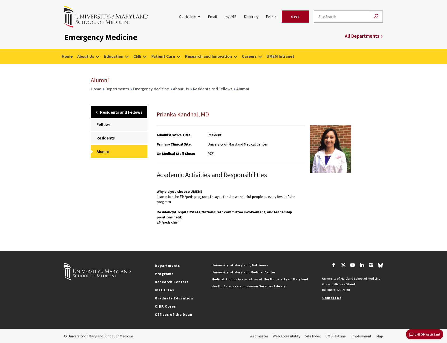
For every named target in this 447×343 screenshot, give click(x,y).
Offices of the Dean (173, 314)
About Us (85, 56)
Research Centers (172, 281)
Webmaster (259, 336)
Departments (117, 89)
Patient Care (163, 56)
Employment (361, 336)
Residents (106, 138)
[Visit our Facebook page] (334, 265)
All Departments (362, 36)
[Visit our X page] (343, 265)
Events (271, 16)
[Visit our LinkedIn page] (361, 265)
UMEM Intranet (280, 56)
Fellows (104, 124)
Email (212, 16)
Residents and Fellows (212, 89)
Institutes (164, 290)
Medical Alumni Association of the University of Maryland (260, 279)
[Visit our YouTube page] (352, 265)
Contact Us (331, 297)
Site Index (313, 336)
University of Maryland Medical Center (243, 272)
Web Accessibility (286, 336)
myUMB (230, 16)
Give (295, 16)
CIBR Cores (165, 306)
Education (113, 56)
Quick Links (187, 16)
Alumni (103, 151)
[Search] (376, 17)
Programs (164, 273)
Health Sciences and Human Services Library (249, 286)
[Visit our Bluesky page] (380, 266)
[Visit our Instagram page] (371, 265)
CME (137, 56)
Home (67, 56)
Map (379, 336)
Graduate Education (174, 298)
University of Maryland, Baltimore (240, 265)
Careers (249, 56)
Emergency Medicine (151, 89)
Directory (251, 16)
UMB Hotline (335, 336)
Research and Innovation (208, 56)
